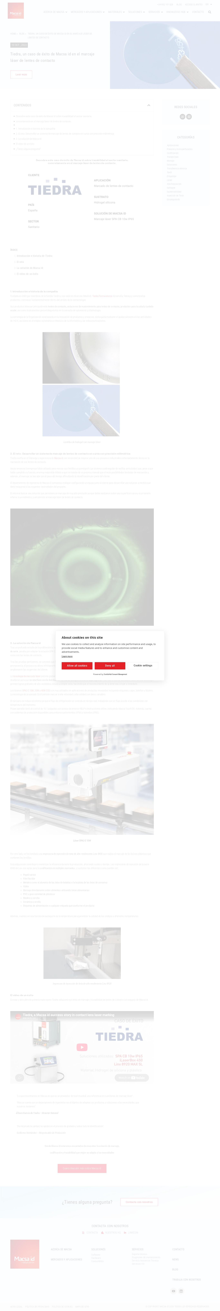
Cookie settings (143, 665)
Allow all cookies (77, 665)
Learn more (67, 656)
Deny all (110, 665)
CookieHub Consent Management (115, 674)
